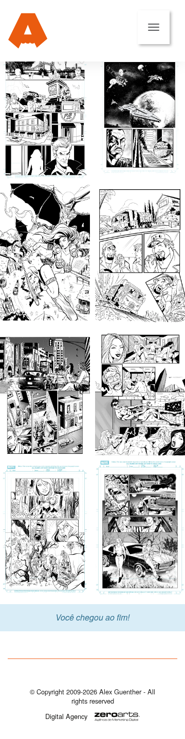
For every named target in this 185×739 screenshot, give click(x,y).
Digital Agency (66, 716)
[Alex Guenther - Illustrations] (28, 30)
